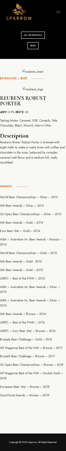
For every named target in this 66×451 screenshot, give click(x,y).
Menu (57, 12)
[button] (33, 35)
